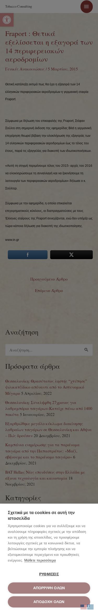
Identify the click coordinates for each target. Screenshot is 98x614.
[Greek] (90, 606)
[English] (83, 606)
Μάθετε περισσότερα (40, 560)
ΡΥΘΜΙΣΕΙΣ (49, 574)
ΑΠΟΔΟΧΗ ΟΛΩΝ (48, 602)
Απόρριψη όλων (49, 588)
